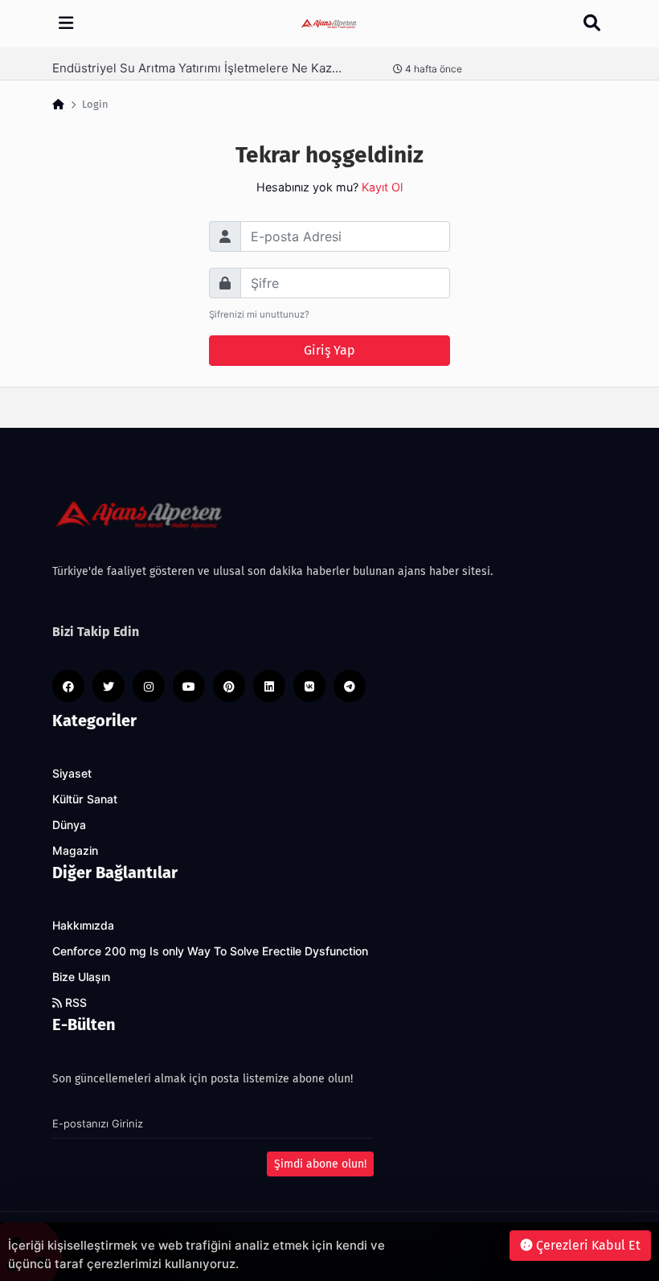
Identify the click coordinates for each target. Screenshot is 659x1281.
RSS (74, 1002)
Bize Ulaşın (81, 977)
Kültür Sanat (84, 799)
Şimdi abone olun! (320, 1164)
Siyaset (72, 773)
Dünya (69, 825)
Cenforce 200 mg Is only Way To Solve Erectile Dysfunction (210, 951)
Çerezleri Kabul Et (587, 1245)
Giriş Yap (329, 350)
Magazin (75, 850)
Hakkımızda (83, 925)
